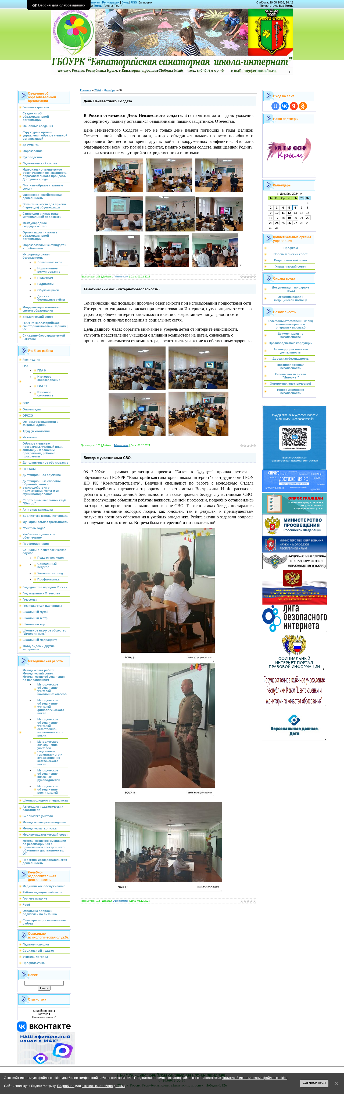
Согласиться (314, 1082)
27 (295, 223)
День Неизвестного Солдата (108, 101)
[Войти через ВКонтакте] (285, 106)
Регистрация (110, 2)
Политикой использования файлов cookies (254, 1077)
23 (270, 223)
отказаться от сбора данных (103, 1086)
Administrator (121, 276)
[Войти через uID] (275, 106)
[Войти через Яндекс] (294, 106)
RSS (134, 2)
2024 (97, 90)
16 (270, 217)
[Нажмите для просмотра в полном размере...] (168, 661)
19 (289, 217)
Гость (98, 5)
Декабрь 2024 (289, 193)
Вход (125, 2)
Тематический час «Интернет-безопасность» (122, 289)
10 (276, 212)
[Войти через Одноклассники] (303, 106)
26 (289, 223)
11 (283, 212)
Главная (94, 2)
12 (289, 212)
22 (307, 217)
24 (276, 223)
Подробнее (65, 1086)
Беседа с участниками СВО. (108, 458)
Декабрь (109, 90)
